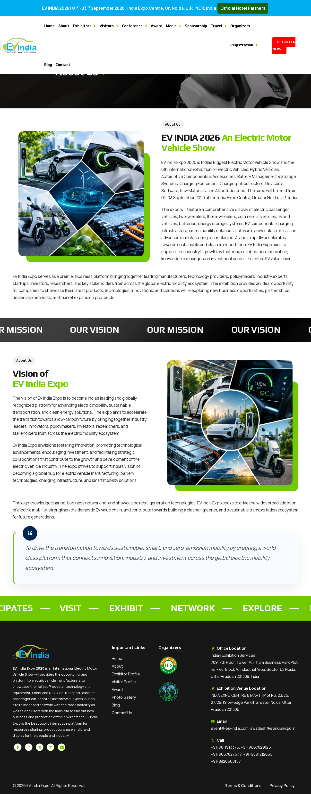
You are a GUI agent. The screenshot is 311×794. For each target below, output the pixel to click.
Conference (132, 26)
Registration (241, 45)
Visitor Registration (279, 769)
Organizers (240, 26)
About (63, 26)
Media (171, 26)
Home (49, 26)
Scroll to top (11, 398)
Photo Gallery (124, 697)
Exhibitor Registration (279, 783)
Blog (48, 65)
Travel (216, 26)
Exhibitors (82, 26)
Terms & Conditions (243, 785)
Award (156, 26)
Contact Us (122, 712)
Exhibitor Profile (126, 674)
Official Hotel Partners (242, 8)
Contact (63, 65)
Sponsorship (196, 26)
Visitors (107, 26)
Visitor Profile (124, 681)
